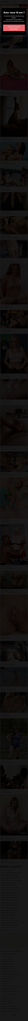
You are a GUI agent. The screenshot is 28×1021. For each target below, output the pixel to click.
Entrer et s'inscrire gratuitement (14, 28)
